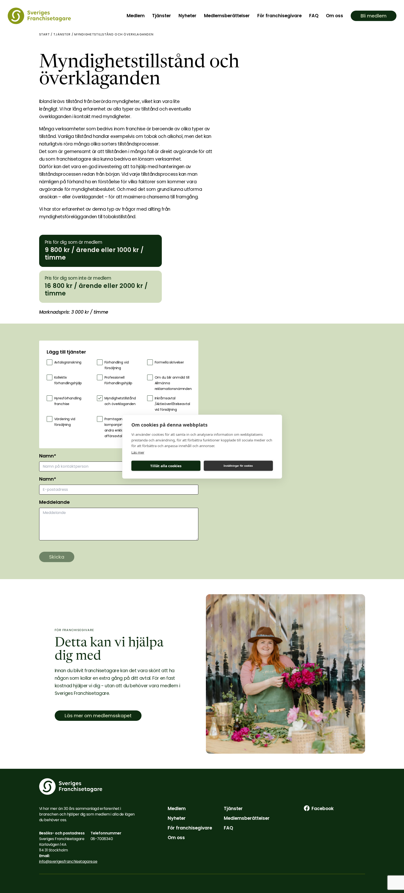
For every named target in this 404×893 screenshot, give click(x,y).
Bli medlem (374, 16)
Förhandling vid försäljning (116, 365)
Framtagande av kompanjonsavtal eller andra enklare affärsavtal (122, 427)
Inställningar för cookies (238, 465)
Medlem (136, 16)
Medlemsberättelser (227, 16)
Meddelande (54, 502)
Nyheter (187, 16)
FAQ (313, 16)
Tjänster (161, 16)
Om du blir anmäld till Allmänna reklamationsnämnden (173, 383)
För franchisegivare (279, 16)
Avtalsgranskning (68, 362)
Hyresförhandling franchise (68, 401)
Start (44, 34)
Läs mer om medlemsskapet (98, 715)
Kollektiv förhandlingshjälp (68, 380)
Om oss (334, 16)
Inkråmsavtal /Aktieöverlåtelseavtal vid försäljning (172, 404)
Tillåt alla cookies (165, 465)
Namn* (47, 456)
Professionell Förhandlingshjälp (118, 380)
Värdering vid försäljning (64, 422)
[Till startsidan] (39, 16)
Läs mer (137, 452)
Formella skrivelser (169, 362)
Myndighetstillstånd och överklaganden (120, 401)
